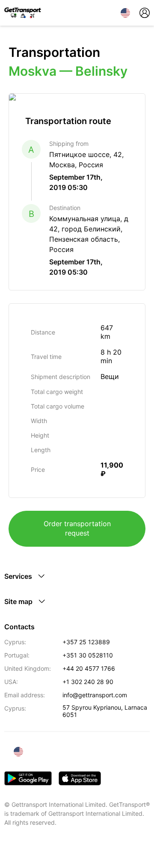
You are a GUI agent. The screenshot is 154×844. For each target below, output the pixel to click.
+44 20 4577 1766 (88, 668)
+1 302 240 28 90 (87, 681)
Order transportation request (77, 528)
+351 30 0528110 (87, 655)
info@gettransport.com (94, 695)
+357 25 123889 (86, 642)
